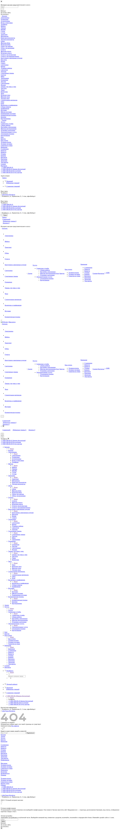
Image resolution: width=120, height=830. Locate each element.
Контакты (4, 753)
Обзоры (3, 785)
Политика (4, 772)
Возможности (5, 773)
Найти (3, 821)
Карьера (3, 751)
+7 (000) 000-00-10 (7, 167)
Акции (3, 736)
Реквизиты (4, 770)
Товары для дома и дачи (19, 554)
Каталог (10, 450)
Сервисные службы (18, 615)
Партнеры (4, 755)
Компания (11, 649)
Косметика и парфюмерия (20, 583)
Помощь (3, 775)
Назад (12, 449)
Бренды (3, 740)
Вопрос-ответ (5, 783)
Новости (3, 746)
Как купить (12, 639)
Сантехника (16, 523)
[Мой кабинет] (1, 419)
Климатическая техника (19, 600)
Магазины (4, 763)
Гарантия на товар (6, 768)
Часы (13, 565)
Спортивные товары (18, 534)
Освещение (15, 544)
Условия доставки (6, 766)
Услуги (10, 610)
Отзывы (3, 750)
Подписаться (30, 733)
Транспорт (15, 479)
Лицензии (4, 756)
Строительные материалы (20, 575)
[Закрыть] (1, 802)
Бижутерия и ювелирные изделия (22, 512)
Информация (5, 760)
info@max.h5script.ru (8, 194)
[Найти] (2, 9)
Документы (4, 758)
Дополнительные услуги (20, 627)
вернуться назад (6, 726)
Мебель (14, 467)
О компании (5, 745)
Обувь (14, 489)
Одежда (14, 501)
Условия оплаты (6, 765)
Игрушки (15, 591)
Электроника (16, 455)
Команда (3, 748)
